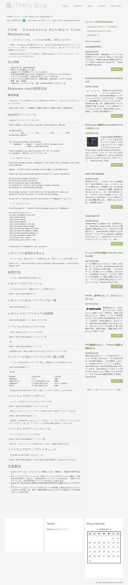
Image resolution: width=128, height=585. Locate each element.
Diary (90, 6)
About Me (116, 6)
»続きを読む (116, 69)
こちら (35, 40)
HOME (9, 17)
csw (37, 17)
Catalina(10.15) (92, 216)
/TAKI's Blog (26, 5)
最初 (119, 390)
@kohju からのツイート (57, 529)
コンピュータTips (21, 17)
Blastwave (36, 20)
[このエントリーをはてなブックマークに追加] (24, 20)
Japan (54, 20)
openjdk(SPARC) (93, 47)
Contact (102, 6)
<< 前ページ (98, 390)
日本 (43, 20)
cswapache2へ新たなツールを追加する (102, 27)
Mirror (60, 20)
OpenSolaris (69, 20)
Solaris (31, 17)
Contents (78, 6)
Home (66, 6)
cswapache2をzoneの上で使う (99, 31)
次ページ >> (110, 390)
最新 (89, 390)
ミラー (48, 20)
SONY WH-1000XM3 (94, 174)
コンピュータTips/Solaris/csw (99, 22)
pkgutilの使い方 (93, 35)
